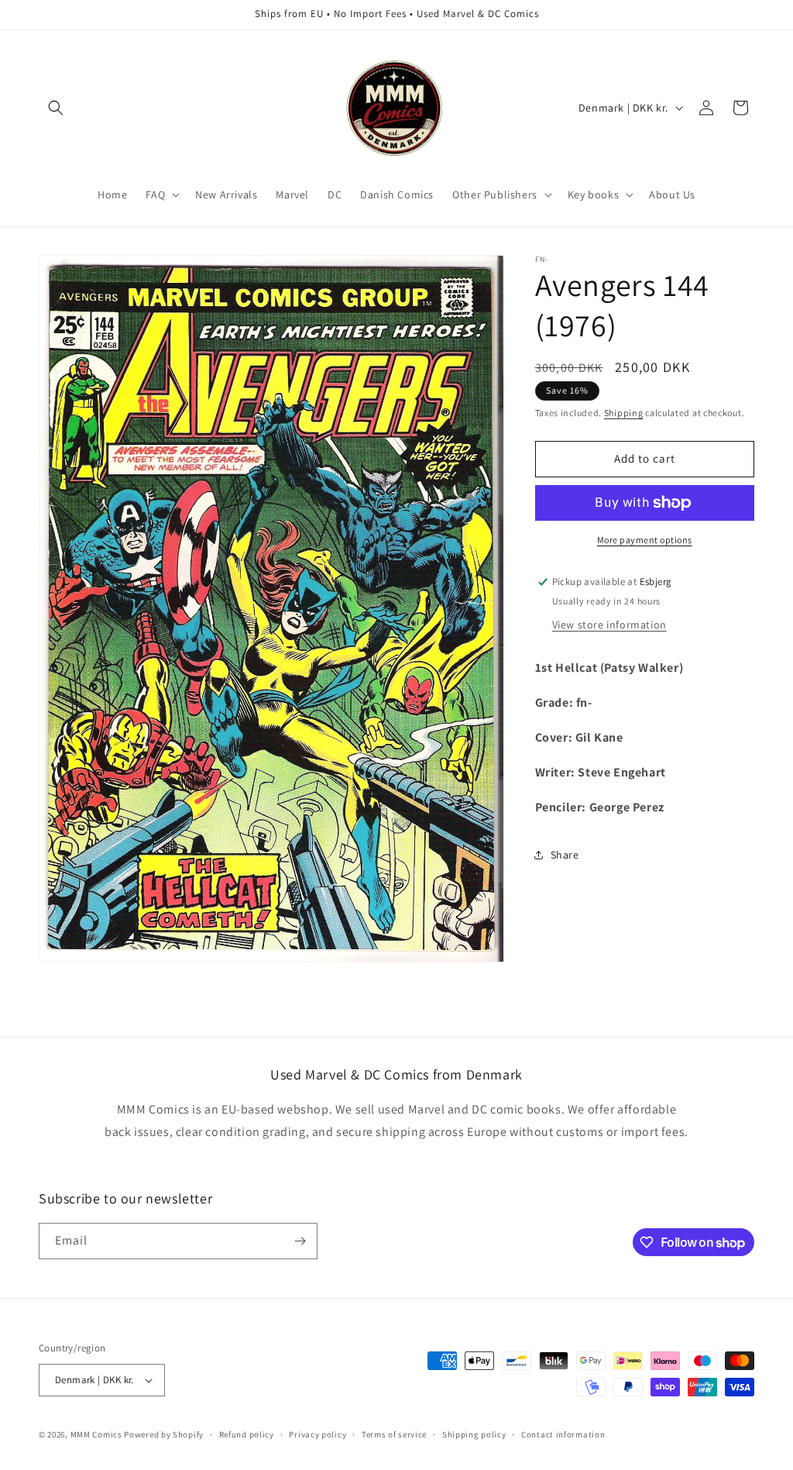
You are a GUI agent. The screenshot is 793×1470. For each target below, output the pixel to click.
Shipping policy (474, 1434)
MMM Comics (96, 1434)
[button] (56, 108)
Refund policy (246, 1434)
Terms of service (394, 1434)
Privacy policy (317, 1434)
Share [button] (565, 855)
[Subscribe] (300, 1241)
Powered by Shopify (164, 1434)
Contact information (563, 1434)
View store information (609, 625)
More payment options (644, 540)
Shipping (624, 412)
